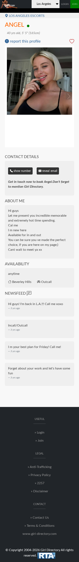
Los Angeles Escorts (26, 15)
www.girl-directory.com (39, 533)
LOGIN (65, 4)
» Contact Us (39, 517)
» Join (39, 440)
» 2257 (39, 483)
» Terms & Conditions (39, 525)
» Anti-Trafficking (39, 467)
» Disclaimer (39, 491)
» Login (39, 432)
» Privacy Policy (39, 475)
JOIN (74, 4)
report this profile (25, 41)
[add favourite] (71, 41)
